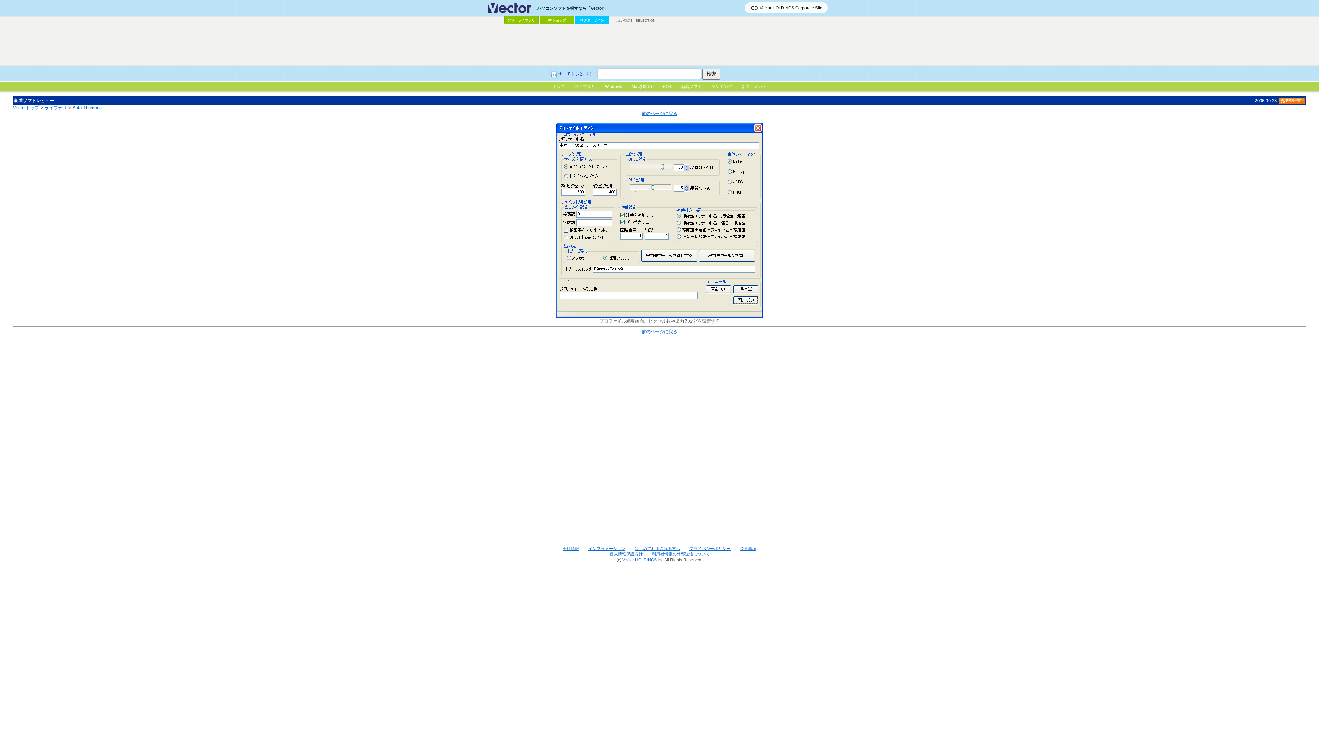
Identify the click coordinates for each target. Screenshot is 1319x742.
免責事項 (748, 548)
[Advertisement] (659, 45)
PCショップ (557, 20)
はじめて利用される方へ (657, 548)
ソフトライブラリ (521, 20)
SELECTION (645, 20)
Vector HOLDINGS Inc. (643, 560)
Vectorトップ (26, 107)
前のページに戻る (659, 113)
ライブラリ (56, 107)
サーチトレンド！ (575, 74)
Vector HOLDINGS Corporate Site (791, 7)
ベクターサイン (592, 20)
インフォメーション (606, 548)
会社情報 (571, 548)
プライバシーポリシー (710, 548)
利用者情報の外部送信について (681, 554)
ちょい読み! (623, 20)
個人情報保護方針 (626, 554)
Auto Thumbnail (88, 107)
